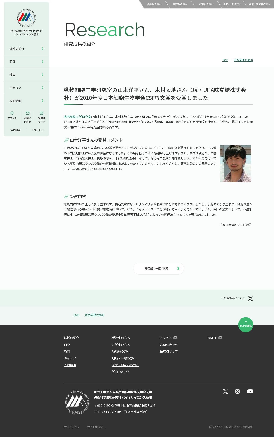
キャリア (70, 358)
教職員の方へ (206, 4)
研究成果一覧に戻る (156, 268)
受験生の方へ (154, 4)
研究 (67, 344)
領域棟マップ (41, 119)
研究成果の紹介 (243, 60)
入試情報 (70, 365)
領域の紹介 (71, 338)
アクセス (12, 118)
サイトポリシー (96, 427)
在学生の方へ (180, 4)
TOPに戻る (246, 323)
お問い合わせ (27, 119)
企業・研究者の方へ (259, 4)
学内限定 (15, 130)
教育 (67, 351)
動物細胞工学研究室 (77, 116)
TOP (225, 60)
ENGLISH (37, 129)
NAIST (212, 338)
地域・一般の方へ (232, 4)
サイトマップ (71, 427)
